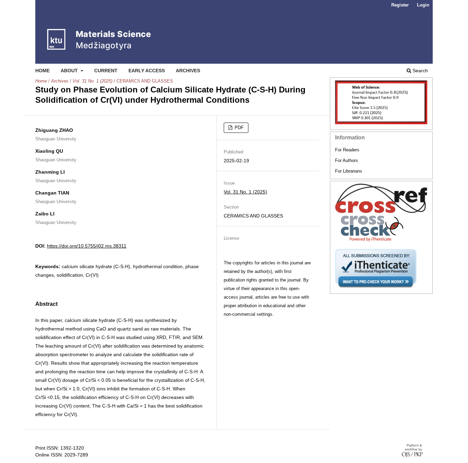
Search (419, 70)
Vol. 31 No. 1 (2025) (92, 81)
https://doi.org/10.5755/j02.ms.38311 (86, 246)
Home (42, 70)
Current (106, 70)
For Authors (346, 160)
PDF (238, 127)
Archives (188, 70)
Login (423, 5)
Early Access (146, 70)
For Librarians (348, 171)
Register (400, 5)
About (70, 70)
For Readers (347, 149)
